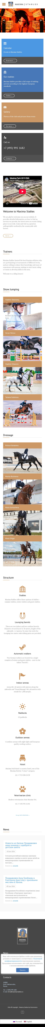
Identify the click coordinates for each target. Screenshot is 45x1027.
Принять (22, 970)
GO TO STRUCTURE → (25, 815)
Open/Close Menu (4, 4)
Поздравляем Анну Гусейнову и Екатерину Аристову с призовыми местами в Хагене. (21, 880)
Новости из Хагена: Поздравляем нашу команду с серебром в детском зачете (21, 845)
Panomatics (33, 1007)
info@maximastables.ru (15, 992)
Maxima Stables (23, 1007)
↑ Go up (17, 815)
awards (15, 866)
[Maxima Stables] (23, 4)
